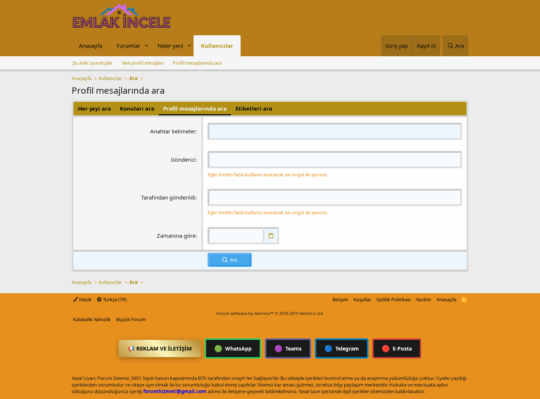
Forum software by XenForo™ (270, 313)
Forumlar (128, 45)
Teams (288, 348)
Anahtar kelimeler (172, 131)
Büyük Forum (131, 319)
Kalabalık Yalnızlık (92, 319)
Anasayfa (90, 45)
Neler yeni (170, 45)
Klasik (84, 299)
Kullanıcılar (217, 45)
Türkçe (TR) (114, 299)
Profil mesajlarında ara (197, 63)
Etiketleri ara (253, 108)
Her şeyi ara (94, 108)
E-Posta (397, 348)
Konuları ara (137, 108)
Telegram (341, 348)
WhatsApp (233, 348)
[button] (146, 45)
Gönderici (183, 159)
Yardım (423, 299)
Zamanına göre (176, 235)
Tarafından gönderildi (168, 197)
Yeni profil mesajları (143, 63)
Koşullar (362, 299)
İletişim (340, 299)
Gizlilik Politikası (394, 299)
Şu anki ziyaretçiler (92, 63)
